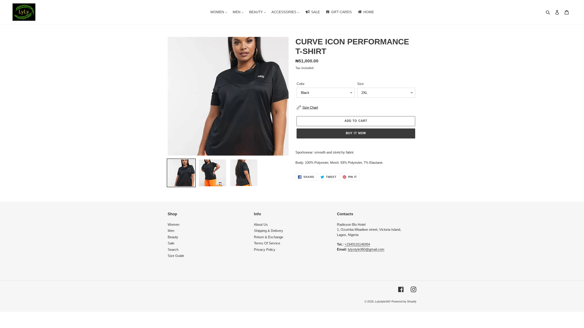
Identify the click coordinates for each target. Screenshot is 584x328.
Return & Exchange (268, 237)
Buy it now (356, 133)
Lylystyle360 (383, 301)
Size (360, 84)
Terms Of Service (267, 243)
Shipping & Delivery (268, 231)
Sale (171, 243)
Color (301, 84)
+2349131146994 (357, 244)
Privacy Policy (264, 249)
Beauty (173, 237)
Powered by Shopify (403, 301)
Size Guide (176, 256)
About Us (261, 224)
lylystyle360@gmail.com (366, 249)
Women (173, 224)
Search (173, 249)
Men (171, 231)
